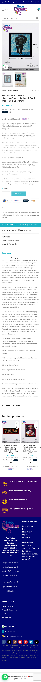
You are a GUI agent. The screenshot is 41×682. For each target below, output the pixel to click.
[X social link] (10, 244)
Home (4, 90)
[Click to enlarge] (5, 66)
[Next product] (38, 90)
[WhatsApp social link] (13, 244)
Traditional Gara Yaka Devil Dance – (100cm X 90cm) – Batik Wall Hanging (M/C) (30, 449)
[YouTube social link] (20, 642)
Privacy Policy (7, 606)
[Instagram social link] (15, 642)
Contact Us (6, 617)
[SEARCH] (37, 18)
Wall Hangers (13, 90)
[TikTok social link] (36, 642)
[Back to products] (35, 90)
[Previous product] (32, 90)
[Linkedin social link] (31, 642)
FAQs (4, 613)
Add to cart (19, 194)
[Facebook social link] (7, 244)
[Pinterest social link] (26, 642)
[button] (4, 47)
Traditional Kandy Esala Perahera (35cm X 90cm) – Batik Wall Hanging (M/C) (11, 449)
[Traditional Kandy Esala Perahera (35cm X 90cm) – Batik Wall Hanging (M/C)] (11, 431)
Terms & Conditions (9, 610)
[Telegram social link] (15, 244)
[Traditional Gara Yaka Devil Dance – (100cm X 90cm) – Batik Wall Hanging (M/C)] (30, 431)
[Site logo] (20, 9)
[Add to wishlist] (17, 423)
